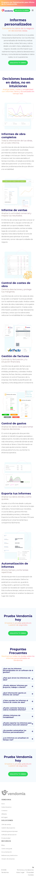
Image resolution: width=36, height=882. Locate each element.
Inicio (3, 803)
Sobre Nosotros (6, 807)
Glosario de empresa (7, 859)
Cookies (31, 875)
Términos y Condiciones (25, 870)
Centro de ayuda (6, 848)
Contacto (4, 810)
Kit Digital (4, 817)
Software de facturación (9, 834)
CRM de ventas (6, 824)
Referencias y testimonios (9, 855)
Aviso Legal (20, 872)
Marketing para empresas (9, 831)
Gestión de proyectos (8, 828)
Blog (2, 845)
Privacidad (30, 872)
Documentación (6, 852)
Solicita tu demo (22, 10)
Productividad (5, 838)
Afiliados (4, 814)
